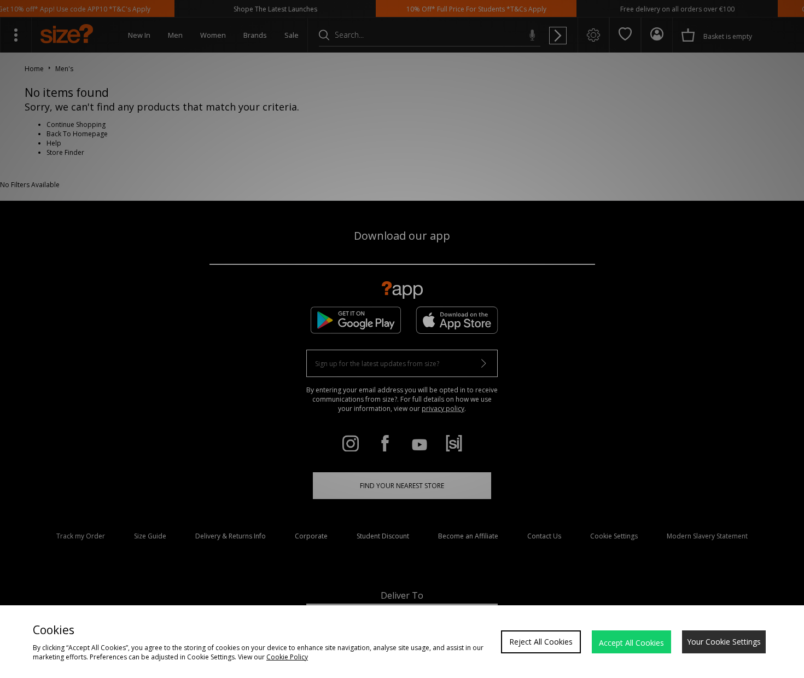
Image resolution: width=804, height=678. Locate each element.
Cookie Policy (287, 657)
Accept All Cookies (631, 643)
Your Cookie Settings (724, 641)
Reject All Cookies (541, 641)
